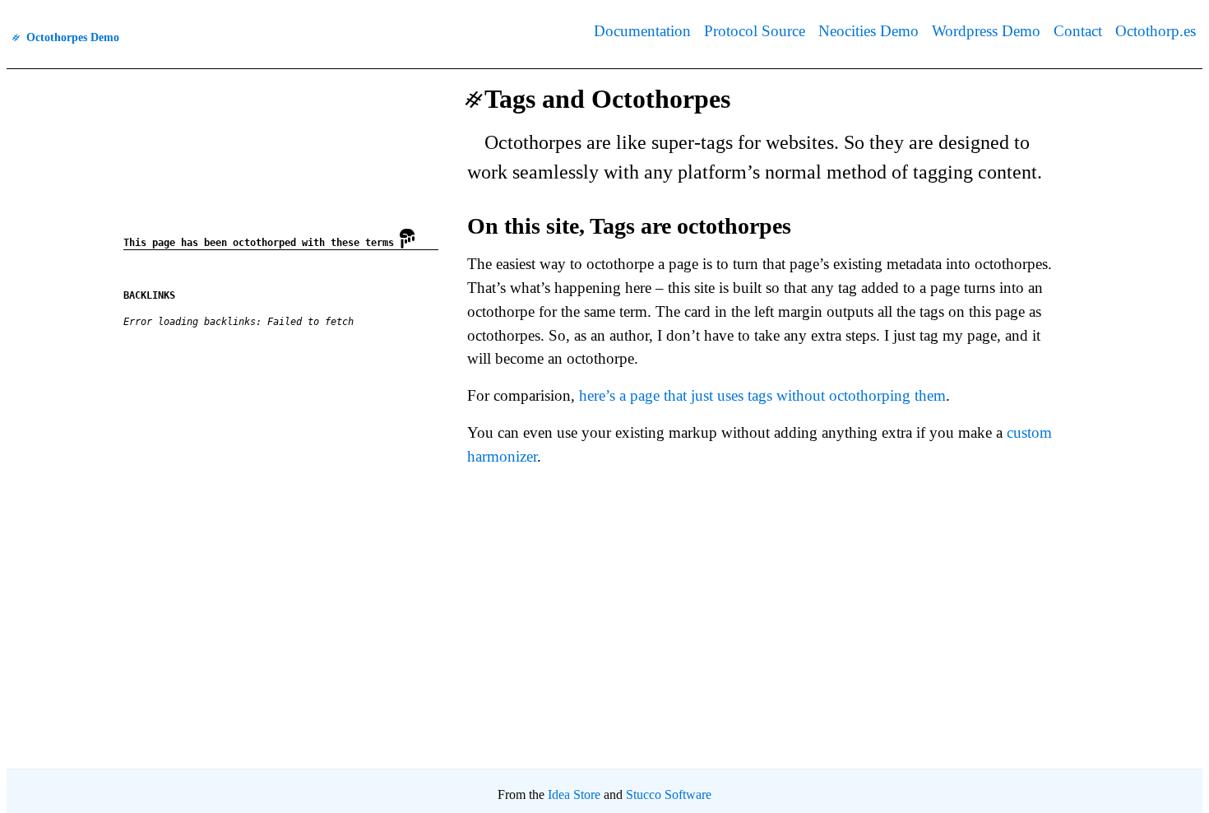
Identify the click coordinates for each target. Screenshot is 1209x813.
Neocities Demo (868, 30)
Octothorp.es (1155, 30)
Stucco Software (668, 794)
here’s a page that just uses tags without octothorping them (762, 395)
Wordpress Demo (986, 30)
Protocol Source (754, 30)
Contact (1078, 30)
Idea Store (574, 794)
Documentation (642, 30)
